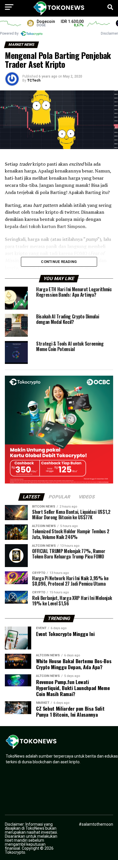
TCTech (33, 80)
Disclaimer (109, 33)
